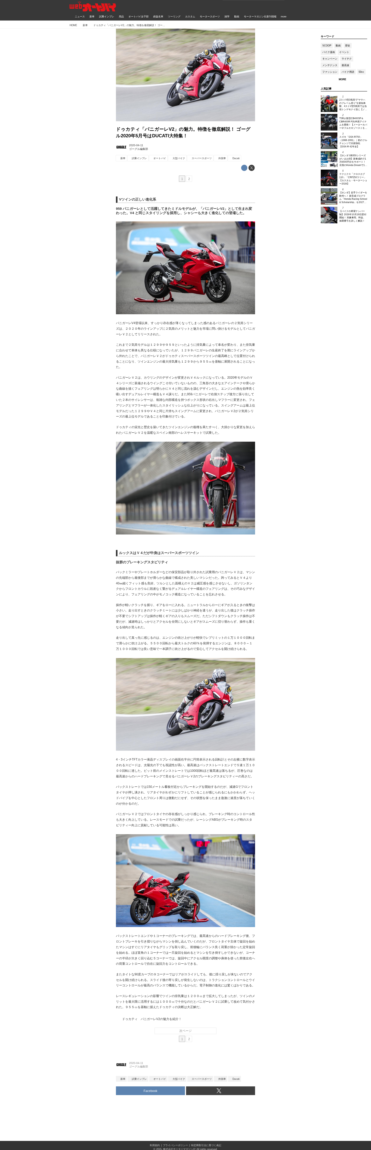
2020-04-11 (136, 145)
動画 (338, 45)
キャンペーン (329, 58)
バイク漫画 (328, 52)
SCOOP (326, 45)
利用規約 (155, 1145)
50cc (361, 71)
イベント (344, 52)
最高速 (345, 65)
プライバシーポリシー (175, 1145)
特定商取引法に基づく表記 (206, 1145)
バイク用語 (348, 71)
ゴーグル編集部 (138, 148)
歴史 (347, 45)
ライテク (347, 58)
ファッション (329, 71)
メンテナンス (329, 65)
